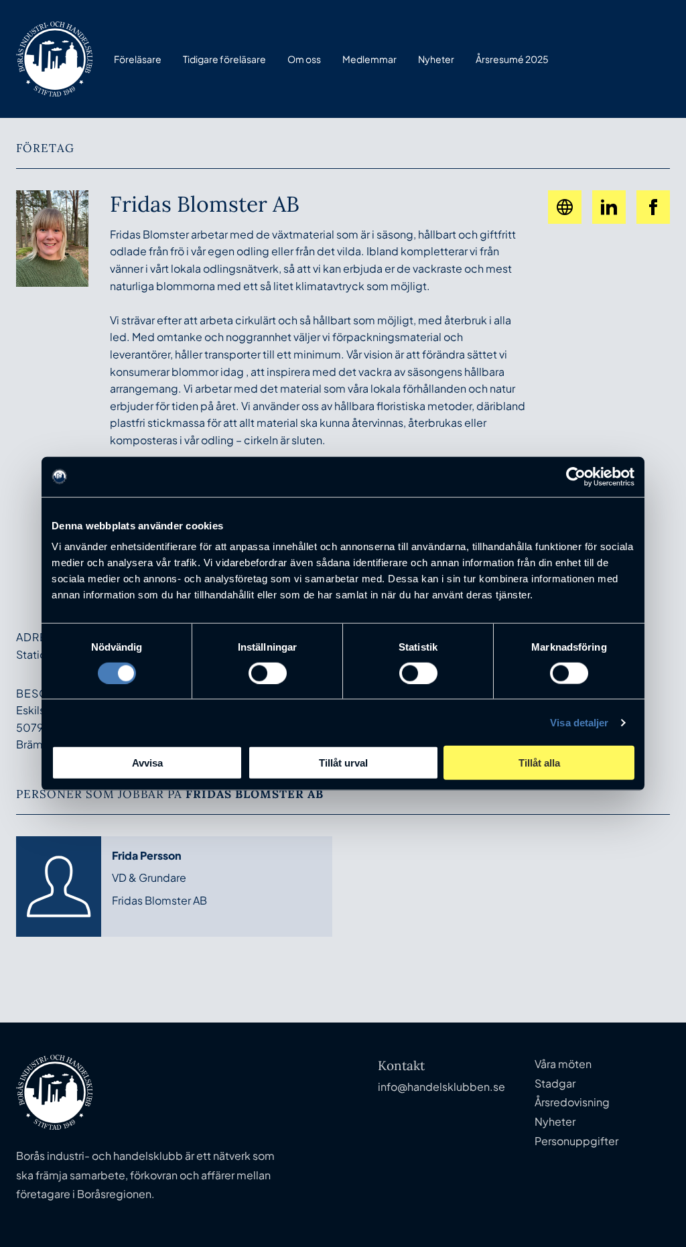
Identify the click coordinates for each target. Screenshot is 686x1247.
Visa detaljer (579, 722)
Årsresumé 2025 (512, 59)
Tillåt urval (343, 763)
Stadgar (555, 1083)
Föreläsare (137, 59)
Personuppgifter (576, 1141)
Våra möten (563, 1064)
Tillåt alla (539, 763)
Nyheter (436, 59)
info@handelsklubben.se (441, 1086)
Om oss (304, 59)
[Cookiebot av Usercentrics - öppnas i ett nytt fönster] (575, 476)
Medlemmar (369, 59)
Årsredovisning (572, 1102)
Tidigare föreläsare (224, 59)
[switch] (268, 672)
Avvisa (147, 763)
